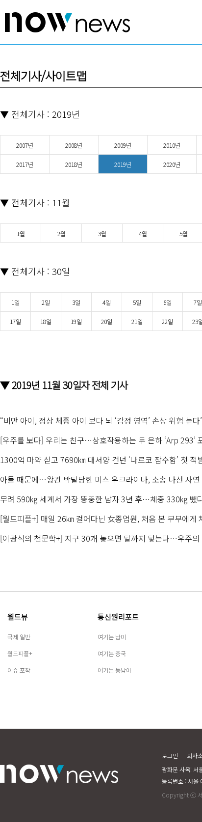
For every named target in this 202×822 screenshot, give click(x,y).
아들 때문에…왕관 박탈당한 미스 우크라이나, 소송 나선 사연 (100, 479)
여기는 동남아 (114, 670)
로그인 (170, 755)
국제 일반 (18, 636)
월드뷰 (17, 616)
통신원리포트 (118, 616)
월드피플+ (19, 653)
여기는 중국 (112, 653)
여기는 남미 (112, 636)
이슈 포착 (18, 670)
